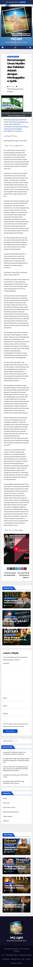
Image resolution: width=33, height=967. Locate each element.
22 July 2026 (9, 852)
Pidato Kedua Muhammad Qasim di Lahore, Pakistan (14, 621)
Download (6, 803)
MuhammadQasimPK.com (20, 122)
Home (2, 955)
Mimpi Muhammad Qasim (13, 56)
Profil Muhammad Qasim (12, 955)
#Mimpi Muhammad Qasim (15, 89)
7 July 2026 (9, 909)
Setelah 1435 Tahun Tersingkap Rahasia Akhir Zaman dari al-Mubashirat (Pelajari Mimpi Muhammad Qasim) (15, 768)
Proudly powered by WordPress (11, 948)
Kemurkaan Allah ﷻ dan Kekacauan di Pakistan (23, 575)
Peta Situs (19, 963)
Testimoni (6, 821)
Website (5, 713)
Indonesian (9, 741)
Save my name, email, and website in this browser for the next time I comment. (15, 725)
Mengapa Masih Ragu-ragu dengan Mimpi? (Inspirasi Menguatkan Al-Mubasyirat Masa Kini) (16, 760)
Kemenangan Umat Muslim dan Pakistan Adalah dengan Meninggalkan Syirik (16, 129)
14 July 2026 (9, 890)
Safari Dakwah (7, 816)
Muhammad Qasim (13, 119)
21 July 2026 (9, 871)
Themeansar (16, 951)
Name (5, 698)
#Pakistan (10, 91)
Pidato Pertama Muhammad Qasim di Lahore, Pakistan (14, 639)
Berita (5, 798)
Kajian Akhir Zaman (9, 807)
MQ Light (16, 38)
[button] (27, 47)
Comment (6, 663)
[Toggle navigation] (15, 47)
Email (5, 706)
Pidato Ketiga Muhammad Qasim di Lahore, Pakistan (14, 602)
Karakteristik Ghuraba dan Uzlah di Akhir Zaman (15, 906)
